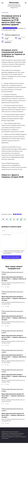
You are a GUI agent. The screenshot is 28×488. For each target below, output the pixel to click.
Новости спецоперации (10, 28)
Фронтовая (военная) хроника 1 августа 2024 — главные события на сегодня (13, 376)
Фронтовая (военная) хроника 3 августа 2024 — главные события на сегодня (13, 337)
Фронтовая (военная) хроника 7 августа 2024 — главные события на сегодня (13, 317)
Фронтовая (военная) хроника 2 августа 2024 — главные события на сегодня (13, 356)
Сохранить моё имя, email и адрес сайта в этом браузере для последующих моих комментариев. (13, 252)
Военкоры (14, 2)
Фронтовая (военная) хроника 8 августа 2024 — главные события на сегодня (13, 298)
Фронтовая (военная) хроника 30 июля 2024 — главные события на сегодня (12, 395)
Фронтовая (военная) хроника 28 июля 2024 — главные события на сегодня (12, 415)
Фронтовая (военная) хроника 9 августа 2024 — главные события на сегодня (13, 278)
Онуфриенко (4, 12)
